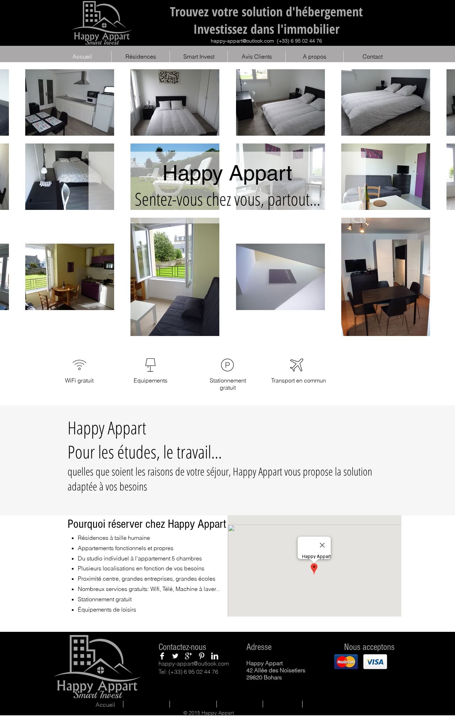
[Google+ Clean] (188, 656)
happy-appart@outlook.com (242, 41)
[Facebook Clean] (162, 656)
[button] (346, 661)
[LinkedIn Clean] (214, 656)
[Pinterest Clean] (201, 656)
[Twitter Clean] (175, 656)
